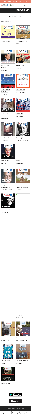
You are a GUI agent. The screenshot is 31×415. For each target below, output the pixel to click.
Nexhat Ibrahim (5, 340)
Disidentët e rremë (6, 41)
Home (11, 16)
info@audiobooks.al (17, 1)
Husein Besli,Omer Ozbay (7, 189)
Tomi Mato (18, 189)
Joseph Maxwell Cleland (7, 386)
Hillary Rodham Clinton (22, 140)
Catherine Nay (4, 70)
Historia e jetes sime (21, 138)
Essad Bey (3, 363)
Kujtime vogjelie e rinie (22, 338)
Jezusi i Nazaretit (20, 89)
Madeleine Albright (6, 163)
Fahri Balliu (4, 94)
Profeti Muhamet (5, 360)
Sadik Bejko (4, 44)
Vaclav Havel (4, 212)
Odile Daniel (19, 363)
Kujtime (3, 338)
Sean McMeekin (19, 116)
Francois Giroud (20, 317)
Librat (15, 16)
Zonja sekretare (5, 160)
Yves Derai (18, 165)
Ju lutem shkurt (5, 210)
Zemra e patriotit (5, 383)
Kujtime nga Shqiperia (22, 360)
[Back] (3, 10)
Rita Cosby (18, 68)
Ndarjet (18, 160)
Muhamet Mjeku (5, 118)
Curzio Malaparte (20, 46)
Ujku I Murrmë (5, 138)
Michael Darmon (20, 163)
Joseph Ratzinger (20, 92)
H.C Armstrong (5, 140)
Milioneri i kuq (19, 113)
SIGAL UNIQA (15, 408)
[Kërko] (25, 5)
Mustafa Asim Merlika (21, 340)
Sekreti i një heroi (20, 65)
